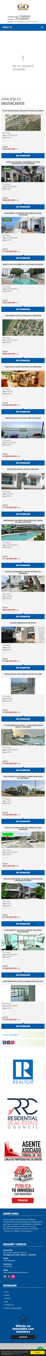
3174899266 (24, 16)
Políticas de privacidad (12, 1308)
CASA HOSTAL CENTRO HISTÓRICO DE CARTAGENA (23, 367)
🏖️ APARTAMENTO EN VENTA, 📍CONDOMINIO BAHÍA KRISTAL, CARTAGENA (23, 726)
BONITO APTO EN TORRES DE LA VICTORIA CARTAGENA (23, 265)
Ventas (7, 1295)
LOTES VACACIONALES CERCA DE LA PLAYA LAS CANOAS (23, 111)
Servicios (7, 1298)
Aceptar (37, 1352)
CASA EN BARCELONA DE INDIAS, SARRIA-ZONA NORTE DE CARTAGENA (23, 777)
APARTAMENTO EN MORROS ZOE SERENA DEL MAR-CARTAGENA (23, 214)
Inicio (6, 1292)
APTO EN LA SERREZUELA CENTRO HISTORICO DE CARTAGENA (23, 572)
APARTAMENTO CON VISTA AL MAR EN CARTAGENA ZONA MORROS (23, 931)
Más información (17, 1354)
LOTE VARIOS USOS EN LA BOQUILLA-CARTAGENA (23, 316)
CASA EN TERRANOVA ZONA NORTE (23, 623)
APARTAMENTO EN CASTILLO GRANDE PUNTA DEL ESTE (23, 981)
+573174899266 (22, 18)
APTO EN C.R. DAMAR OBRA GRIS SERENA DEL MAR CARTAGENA (23, 828)
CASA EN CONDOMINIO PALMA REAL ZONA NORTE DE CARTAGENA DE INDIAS (23, 879)
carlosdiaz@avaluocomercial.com (15, 1272)
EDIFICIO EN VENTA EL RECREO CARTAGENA (23, 469)
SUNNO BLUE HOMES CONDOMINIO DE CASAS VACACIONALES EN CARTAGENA (23, 162)
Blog (6, 1301)
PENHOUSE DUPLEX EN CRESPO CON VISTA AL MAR (23, 674)
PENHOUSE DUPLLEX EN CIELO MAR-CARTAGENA (23, 418)
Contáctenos (9, 1305)
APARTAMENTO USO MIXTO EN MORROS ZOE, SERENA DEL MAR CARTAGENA (23, 521)
